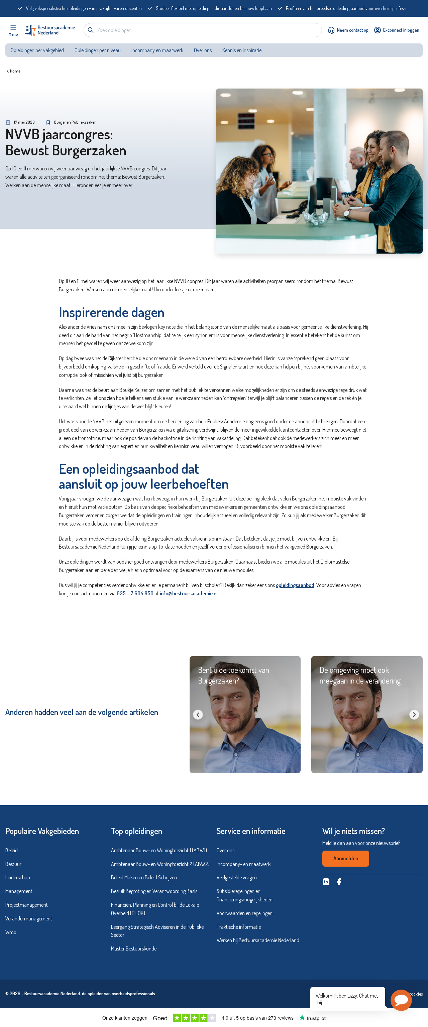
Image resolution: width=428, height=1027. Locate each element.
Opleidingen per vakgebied (37, 50)
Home (15, 71)
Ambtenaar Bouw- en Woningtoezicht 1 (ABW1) (159, 850)
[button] (401, 1000)
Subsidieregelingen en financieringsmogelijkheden (245, 895)
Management (18, 891)
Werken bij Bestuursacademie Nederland (258, 940)
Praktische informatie (239, 926)
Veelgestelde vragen (237, 877)
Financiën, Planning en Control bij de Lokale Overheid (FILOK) (155, 908)
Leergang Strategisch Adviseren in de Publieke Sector (157, 930)
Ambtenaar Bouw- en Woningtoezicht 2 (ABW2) (160, 864)
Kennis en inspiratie (242, 50)
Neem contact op (352, 30)
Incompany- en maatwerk (244, 864)
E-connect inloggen (401, 30)
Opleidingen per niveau (98, 50)
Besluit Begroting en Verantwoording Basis (154, 891)
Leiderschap (17, 877)
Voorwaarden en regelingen (245, 913)
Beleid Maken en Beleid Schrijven (144, 877)
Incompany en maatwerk (157, 50)
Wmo (10, 932)
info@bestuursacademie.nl (189, 593)
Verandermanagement (28, 918)
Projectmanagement (26, 904)
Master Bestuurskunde (133, 948)
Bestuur (13, 864)
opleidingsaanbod (295, 585)
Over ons (203, 50)
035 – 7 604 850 (135, 593)
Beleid (11, 850)
